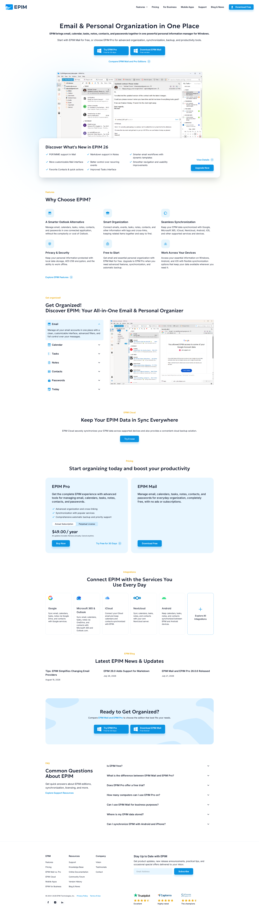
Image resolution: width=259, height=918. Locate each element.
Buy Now (61, 543)
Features (140, 7)
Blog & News (217, 7)
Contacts (57, 371)
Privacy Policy (82, 896)
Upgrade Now (202, 167)
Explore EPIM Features (57, 277)
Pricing (155, 7)
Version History (75, 881)
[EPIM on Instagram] (55, 902)
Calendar (57, 344)
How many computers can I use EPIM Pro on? (133, 795)
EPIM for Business (53, 886)
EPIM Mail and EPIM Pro (110, 717)
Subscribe (183, 871)
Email (55, 324)
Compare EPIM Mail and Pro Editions (127, 61)
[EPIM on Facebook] (48, 902)
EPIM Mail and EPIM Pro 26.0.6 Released (186, 671)
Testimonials (101, 867)
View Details (203, 159)
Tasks (55, 353)
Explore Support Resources (59, 793)
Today (55, 389)
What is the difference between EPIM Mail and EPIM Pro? (140, 775)
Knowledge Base (76, 867)
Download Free (243, 7)
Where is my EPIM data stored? (125, 814)
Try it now (129, 439)
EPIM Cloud (50, 877)
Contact (99, 872)
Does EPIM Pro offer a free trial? (126, 785)
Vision (98, 862)
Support (202, 7)
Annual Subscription (64, 524)
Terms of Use (95, 896)
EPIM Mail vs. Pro (53, 872)
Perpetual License (87, 524)
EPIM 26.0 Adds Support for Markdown (126, 671)
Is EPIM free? (114, 765)
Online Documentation (78, 872)
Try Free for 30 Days (106, 543)
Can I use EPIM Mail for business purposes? (133, 804)
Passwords (58, 380)
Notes (55, 362)
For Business (170, 7)
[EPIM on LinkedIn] (62, 902)
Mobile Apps (187, 7)
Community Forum (77, 877)
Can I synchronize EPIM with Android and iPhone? (136, 824)
